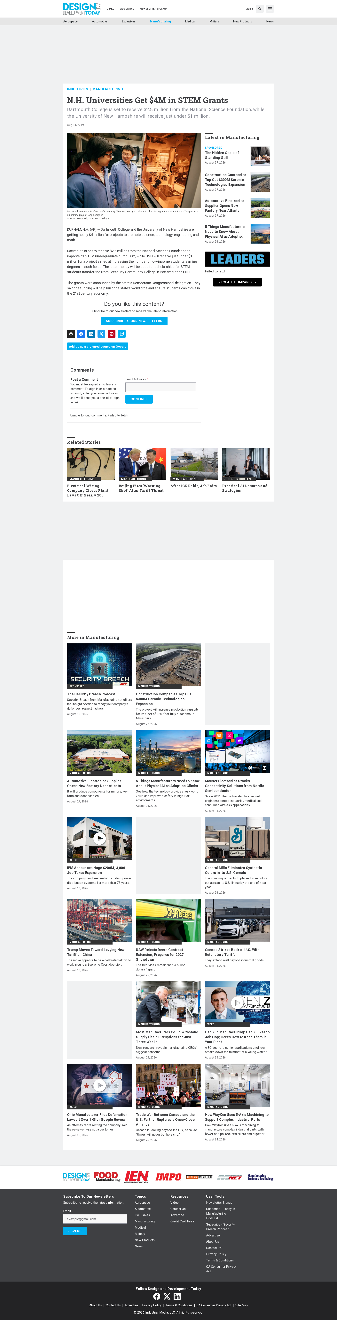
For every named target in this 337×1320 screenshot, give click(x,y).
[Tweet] (101, 334)
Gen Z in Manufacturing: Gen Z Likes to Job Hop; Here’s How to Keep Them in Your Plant (237, 1037)
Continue (139, 399)
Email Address (136, 379)
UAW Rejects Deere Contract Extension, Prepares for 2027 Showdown (160, 955)
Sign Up (75, 1231)
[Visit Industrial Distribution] (199, 1177)
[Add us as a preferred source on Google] (122, 334)
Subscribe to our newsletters (134, 321)
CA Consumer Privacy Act (214, 1305)
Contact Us (113, 1305)
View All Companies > (237, 282)
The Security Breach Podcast (91, 694)
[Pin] (111, 334)
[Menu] (270, 9)
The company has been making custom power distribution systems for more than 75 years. (99, 880)
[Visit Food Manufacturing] (107, 1177)
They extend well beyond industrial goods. (234, 960)
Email (67, 1211)
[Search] (260, 9)
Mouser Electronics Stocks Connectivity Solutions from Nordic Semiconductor (234, 786)
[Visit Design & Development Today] (76, 1177)
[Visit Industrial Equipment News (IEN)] (136, 1177)
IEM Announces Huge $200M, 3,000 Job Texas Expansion (96, 870)
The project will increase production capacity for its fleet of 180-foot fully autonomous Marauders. (167, 714)
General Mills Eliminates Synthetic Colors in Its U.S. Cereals (233, 870)
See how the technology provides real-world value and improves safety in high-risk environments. (167, 796)
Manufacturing (107, 89)
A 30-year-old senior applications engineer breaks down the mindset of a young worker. (236, 1050)
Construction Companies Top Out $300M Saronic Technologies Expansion (225, 180)
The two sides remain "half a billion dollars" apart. (160, 967)
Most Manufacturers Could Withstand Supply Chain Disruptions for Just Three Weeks (167, 1037)
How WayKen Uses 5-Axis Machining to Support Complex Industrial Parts (237, 1117)
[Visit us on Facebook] (156, 1296)
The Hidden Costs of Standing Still (222, 155)
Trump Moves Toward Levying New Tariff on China (96, 952)
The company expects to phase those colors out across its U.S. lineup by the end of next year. (236, 882)
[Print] (71, 334)
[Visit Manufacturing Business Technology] (260, 1177)
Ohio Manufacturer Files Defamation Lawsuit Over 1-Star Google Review (97, 1117)
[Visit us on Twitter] (166, 1296)
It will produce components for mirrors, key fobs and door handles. (97, 794)
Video (73, 860)
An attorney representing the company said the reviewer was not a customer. (97, 1127)
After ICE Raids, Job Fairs (193, 486)
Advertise (131, 1305)
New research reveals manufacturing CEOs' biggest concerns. (166, 1050)
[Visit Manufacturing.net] (229, 1177)
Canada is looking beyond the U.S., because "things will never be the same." (166, 1132)
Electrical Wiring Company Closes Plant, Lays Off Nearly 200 (88, 490)
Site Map (241, 1305)
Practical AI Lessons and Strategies (245, 488)
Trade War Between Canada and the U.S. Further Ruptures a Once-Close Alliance (165, 1119)
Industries (77, 89)
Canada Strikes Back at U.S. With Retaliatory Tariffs (232, 952)
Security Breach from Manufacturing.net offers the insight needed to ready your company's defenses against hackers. (99, 704)
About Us (95, 1305)
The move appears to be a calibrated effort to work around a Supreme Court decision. (99, 962)
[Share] (81, 334)
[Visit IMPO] (168, 1177)
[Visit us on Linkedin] (177, 1296)
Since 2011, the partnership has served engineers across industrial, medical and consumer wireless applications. (233, 800)
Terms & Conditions (179, 1305)
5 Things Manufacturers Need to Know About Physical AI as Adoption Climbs (225, 232)
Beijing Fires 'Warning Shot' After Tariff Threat (141, 488)
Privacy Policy (152, 1305)
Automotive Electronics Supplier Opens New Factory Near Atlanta (224, 206)
